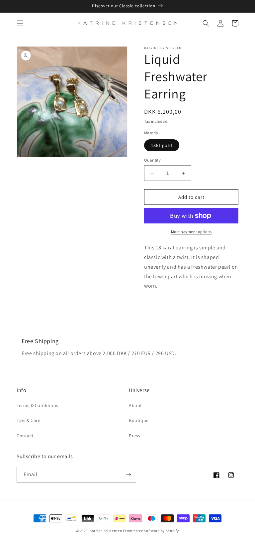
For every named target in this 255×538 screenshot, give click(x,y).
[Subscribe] (128, 474)
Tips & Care (29, 420)
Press (134, 436)
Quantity (152, 160)
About (135, 405)
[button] (20, 23)
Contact (25, 436)
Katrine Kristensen (106, 530)
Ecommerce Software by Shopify (151, 530)
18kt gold (161, 145)
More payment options (191, 231)
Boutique (139, 420)
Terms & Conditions (37, 405)
